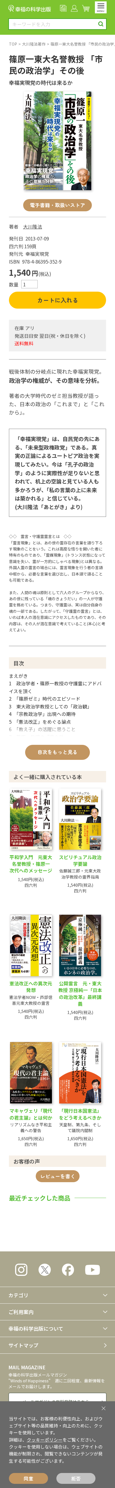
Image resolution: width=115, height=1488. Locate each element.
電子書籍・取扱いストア (57, 205)
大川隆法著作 (33, 44)
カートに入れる (57, 300)
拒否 (76, 1478)
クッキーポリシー (45, 1440)
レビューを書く (57, 1176)
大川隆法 (32, 226)
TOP (13, 44)
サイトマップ (23, 1345)
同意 (28, 1478)
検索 (101, 24)
